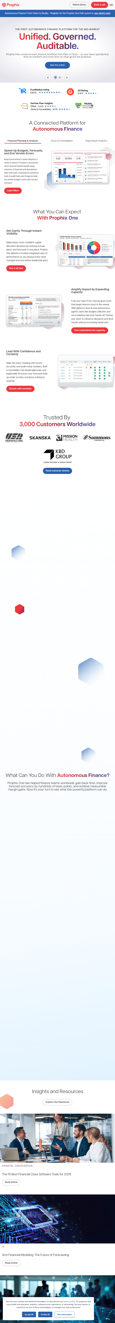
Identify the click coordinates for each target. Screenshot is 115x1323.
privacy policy (69, 1301)
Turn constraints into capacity (89, 330)
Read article (11, 1182)
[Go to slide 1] (55, 77)
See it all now (16, 268)
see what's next (102, 13)
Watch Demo (79, 5)
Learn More (13, 191)
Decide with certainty (20, 389)
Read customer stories (57, 471)
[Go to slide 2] (60, 77)
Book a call (99, 5)
